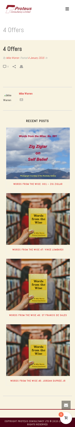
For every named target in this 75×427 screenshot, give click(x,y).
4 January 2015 (36, 58)
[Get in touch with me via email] (21, 100)
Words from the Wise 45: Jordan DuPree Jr (38, 380)
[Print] (23, 66)
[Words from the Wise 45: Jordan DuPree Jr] (38, 350)
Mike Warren (12, 58)
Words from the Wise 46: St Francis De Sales (38, 315)
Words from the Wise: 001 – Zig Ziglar (38, 184)
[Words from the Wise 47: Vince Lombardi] (38, 219)
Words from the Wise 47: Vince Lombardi (38, 249)
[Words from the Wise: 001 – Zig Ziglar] (38, 153)
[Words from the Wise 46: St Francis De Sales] (38, 284)
